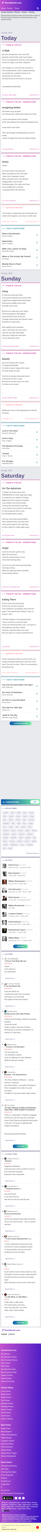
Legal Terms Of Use (24, 1508)
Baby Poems (6, 1394)
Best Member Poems (9, 1357)
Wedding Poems (7, 1406)
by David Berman (8, 149)
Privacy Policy (11, 1508)
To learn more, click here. (9, 1529)
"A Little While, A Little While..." (16, 1297)
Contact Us (13, 1504)
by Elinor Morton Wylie (9, 398)
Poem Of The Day (7, 1381)
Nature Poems (6, 1409)
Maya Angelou (6, 1431)
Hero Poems (5, 1416)
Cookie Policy (26, 1502)
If (1, 1487)
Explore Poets (6, 1378)
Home (3, 8)
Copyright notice (14, 1502)
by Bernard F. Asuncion (9, 221)
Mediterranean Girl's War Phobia (17, 1014)
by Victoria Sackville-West (10, 346)
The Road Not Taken (9, 1472)
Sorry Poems (6, 1413)
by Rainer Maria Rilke (9, 95)
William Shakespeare (9, 1435)
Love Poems (5, 1391)
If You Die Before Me (12, 986)
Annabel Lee (6, 1481)
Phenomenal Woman (9, 1466)
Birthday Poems (7, 1403)
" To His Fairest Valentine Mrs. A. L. (18, 1239)
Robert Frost (5, 1428)
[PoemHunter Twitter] (19, 1498)
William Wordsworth (8, 1456)
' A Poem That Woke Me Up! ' (15, 961)
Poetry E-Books (7, 1419)
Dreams (4, 1478)
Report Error (27, 1504)
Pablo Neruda (6, 1438)
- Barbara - (8, 1161)
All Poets (20, 946)
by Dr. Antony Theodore (10, 672)
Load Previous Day (20, 723)
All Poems (20, 1146)
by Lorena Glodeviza (9, 200)
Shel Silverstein (7, 1447)
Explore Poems (7, 1375)
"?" (5, 1266)
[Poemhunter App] (8, 1498)
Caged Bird (5, 1484)
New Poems (5, 1363)
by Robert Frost (7, 418)
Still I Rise (5, 1469)
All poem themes (32, 853)
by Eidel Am (6, 646)
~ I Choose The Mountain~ (14, 1047)
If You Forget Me (7, 1475)
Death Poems (6, 1397)
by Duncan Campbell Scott (11, 587)
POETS (12, 1334)
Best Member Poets (8, 1369)
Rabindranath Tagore (9, 1453)
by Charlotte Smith (8, 535)
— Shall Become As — (13, 1189)
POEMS (4, 1334)
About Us (5, 1502)
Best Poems (5, 1354)
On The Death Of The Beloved (12, 1493)
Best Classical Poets (9, 1372)
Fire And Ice (5, 1490)
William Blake (6, 1450)
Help (20, 1504)
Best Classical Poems (9, 1360)
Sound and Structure (12, 1214)
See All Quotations (31, 221)
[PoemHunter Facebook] (16, 1498)
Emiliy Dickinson (7, 1444)
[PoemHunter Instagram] (23, 1498)
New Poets (5, 1366)
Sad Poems (5, 1400)
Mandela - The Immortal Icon (15, 1075)
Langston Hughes (7, 1441)
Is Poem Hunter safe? (23, 1506)
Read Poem (34, 95)
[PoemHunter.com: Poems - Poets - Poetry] (11, 3)
